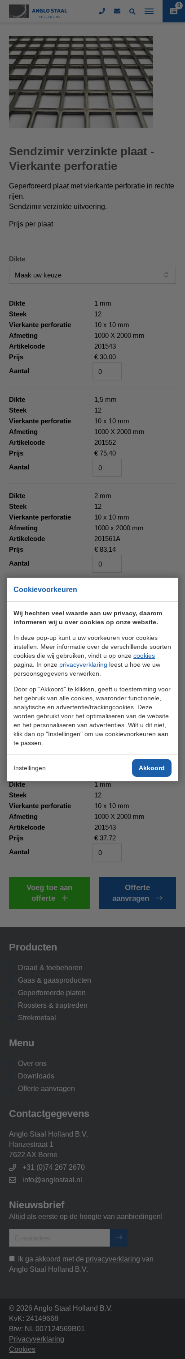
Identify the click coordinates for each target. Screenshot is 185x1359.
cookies (144, 655)
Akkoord (152, 767)
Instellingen (29, 767)
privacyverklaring (83, 664)
